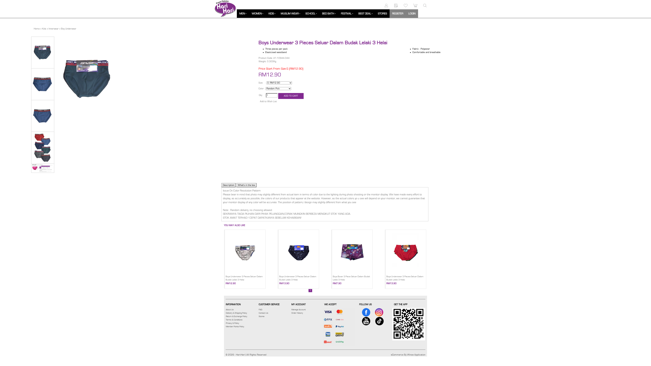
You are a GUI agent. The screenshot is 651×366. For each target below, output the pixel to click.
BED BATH (328, 13)
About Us (230, 310)
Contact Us (263, 313)
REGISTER (397, 13)
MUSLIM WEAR (290, 13)
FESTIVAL (346, 13)
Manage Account (298, 310)
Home (37, 29)
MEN (242, 13)
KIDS (271, 13)
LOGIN (412, 13)
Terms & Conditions (234, 320)
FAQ (260, 310)
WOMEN (257, 13)
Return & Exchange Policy (236, 316)
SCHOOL (310, 13)
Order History (297, 313)
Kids (44, 29)
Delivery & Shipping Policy (236, 313)
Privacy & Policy (232, 323)
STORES (382, 13)
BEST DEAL (364, 13)
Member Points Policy (235, 327)
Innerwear (54, 29)
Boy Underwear (68, 29)
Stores (261, 316)
